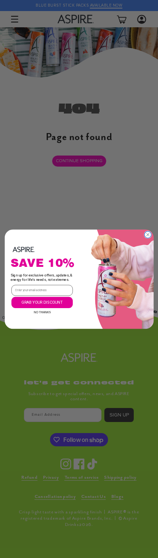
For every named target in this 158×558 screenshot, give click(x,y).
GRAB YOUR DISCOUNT (42, 302)
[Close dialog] (147, 234)
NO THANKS (42, 310)
